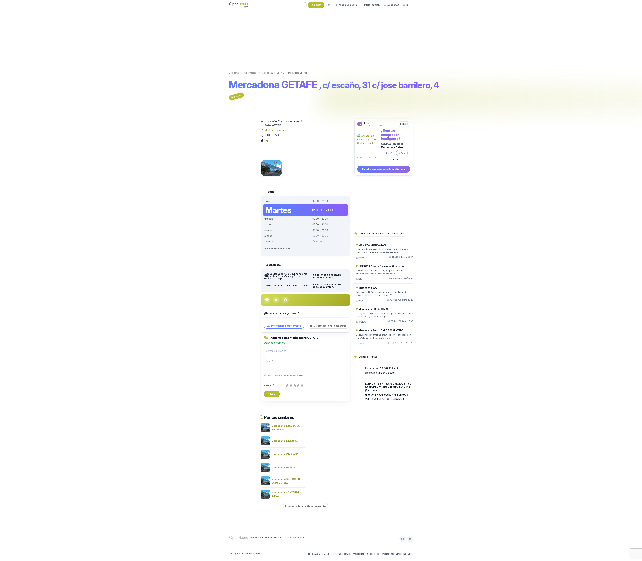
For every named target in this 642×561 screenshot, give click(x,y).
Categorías (358, 554)
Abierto (237, 96)
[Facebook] (402, 539)
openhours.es (253, 553)
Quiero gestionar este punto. (330, 325)
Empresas (401, 554)
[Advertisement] (321, 37)
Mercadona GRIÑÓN (283, 467)
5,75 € (402, 153)
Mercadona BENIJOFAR (284, 440)
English (325, 554)
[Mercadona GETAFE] (271, 167)
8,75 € (395, 159)
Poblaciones (388, 554)
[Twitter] (410, 539)
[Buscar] (329, 5)
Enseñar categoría (305, 505)
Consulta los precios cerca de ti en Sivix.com (383, 169)
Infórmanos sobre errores (277, 248)
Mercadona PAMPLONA (284, 454)
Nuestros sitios (373, 554)
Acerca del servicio (342, 554)
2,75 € (389, 153)
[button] (407, 5)
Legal (410, 554)
